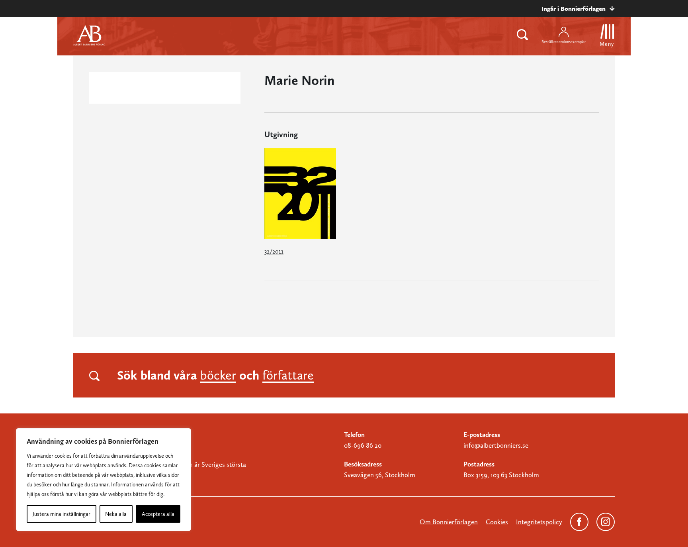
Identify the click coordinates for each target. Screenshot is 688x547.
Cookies (497, 522)
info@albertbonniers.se (495, 445)
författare (288, 375)
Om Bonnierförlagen (449, 522)
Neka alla (116, 514)
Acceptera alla (158, 514)
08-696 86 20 (362, 445)
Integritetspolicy (539, 522)
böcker (218, 375)
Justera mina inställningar (61, 514)
